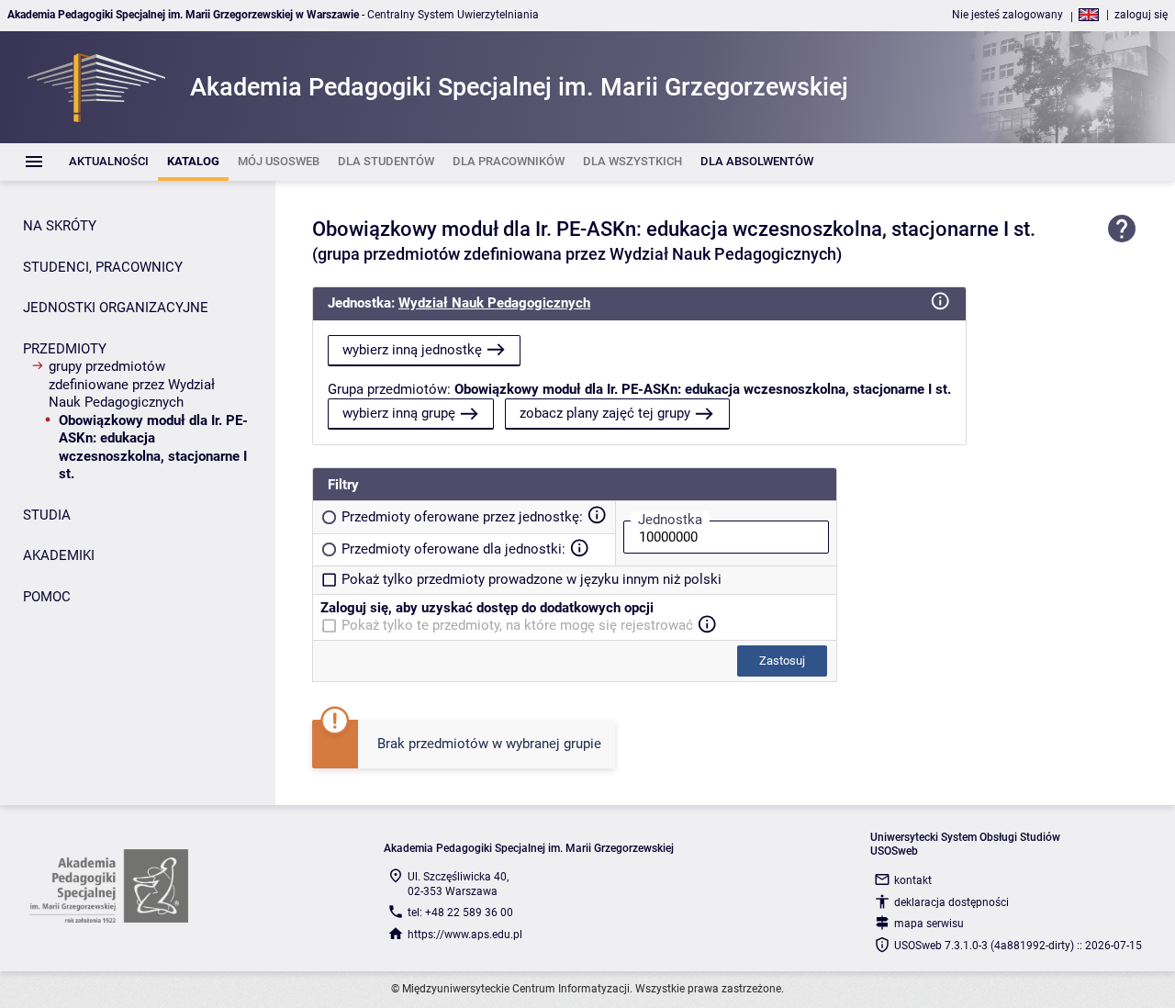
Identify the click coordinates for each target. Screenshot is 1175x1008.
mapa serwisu (929, 923)
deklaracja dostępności (951, 902)
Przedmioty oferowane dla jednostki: (453, 549)
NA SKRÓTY (59, 226)
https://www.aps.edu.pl (465, 934)
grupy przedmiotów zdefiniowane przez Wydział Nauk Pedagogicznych (132, 384)
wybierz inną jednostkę (412, 350)
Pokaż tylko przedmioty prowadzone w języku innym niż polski (531, 579)
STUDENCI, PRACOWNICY (103, 267)
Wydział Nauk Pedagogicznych (494, 303)
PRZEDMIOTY (64, 349)
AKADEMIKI (59, 555)
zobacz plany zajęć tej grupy (605, 413)
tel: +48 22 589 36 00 (460, 912)
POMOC (47, 596)
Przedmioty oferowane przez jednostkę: (462, 517)
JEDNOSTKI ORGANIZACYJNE (115, 307)
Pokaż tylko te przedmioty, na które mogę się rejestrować (517, 625)
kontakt (913, 880)
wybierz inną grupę (398, 413)
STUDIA (47, 515)
